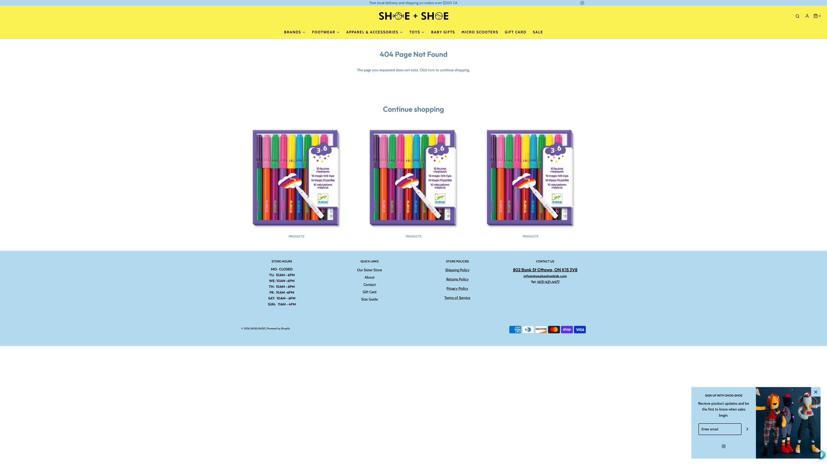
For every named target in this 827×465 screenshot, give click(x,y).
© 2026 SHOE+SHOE (253, 328)
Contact (370, 284)
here (431, 70)
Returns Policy (457, 279)
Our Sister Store (369, 270)
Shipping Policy (457, 270)
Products (296, 236)
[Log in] (807, 16)
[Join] (747, 429)
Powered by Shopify (278, 328)
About (370, 277)
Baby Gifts (443, 32)
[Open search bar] (797, 16)
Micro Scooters (480, 32)
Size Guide (369, 299)
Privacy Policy (457, 288)
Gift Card (515, 32)
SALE (538, 32)
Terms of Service (457, 298)
